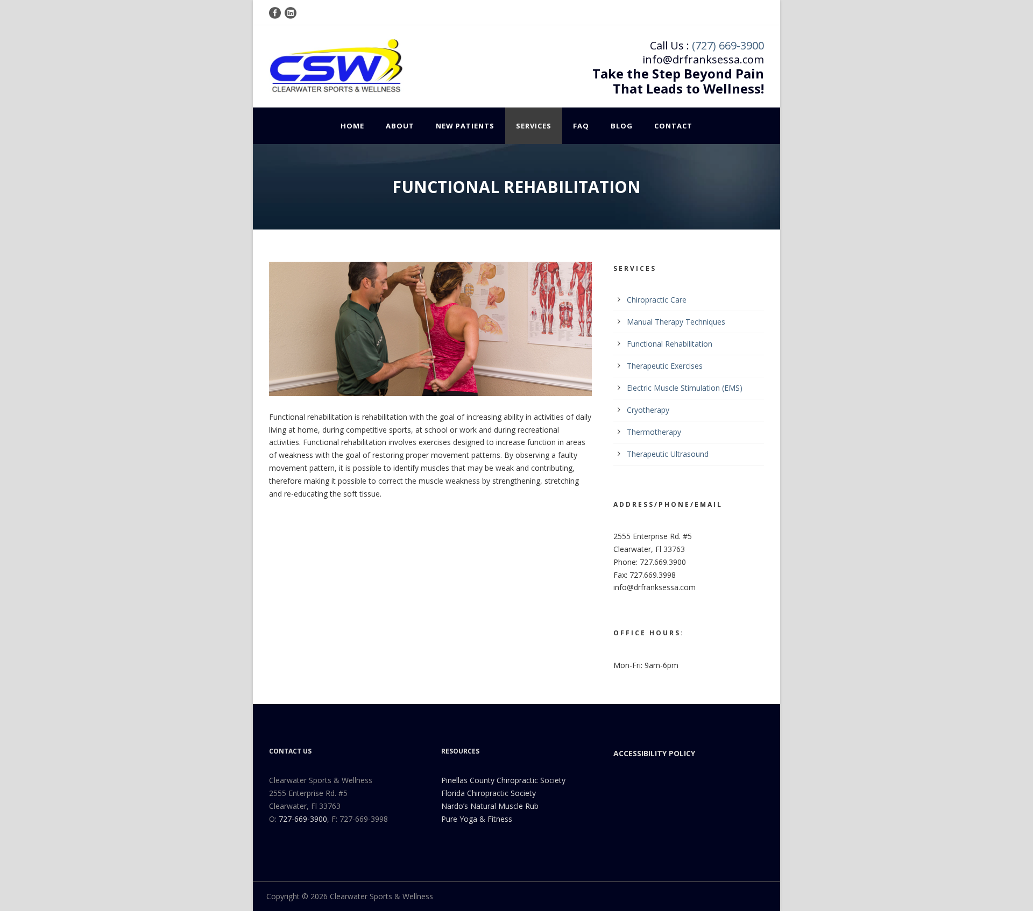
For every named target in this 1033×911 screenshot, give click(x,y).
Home (352, 126)
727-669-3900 (303, 819)
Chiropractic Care (657, 300)
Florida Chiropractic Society (488, 793)
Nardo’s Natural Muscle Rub (490, 806)
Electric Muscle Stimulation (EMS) (684, 388)
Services (533, 126)
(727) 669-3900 (728, 45)
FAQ (581, 126)
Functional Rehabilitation (669, 344)
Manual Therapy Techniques (676, 322)
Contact (673, 126)
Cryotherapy (648, 410)
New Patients (465, 126)
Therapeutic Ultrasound (668, 454)
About (400, 126)
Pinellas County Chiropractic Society (503, 780)
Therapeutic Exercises (665, 366)
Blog (622, 126)
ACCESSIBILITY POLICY (654, 753)
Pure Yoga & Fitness (476, 819)
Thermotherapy (654, 432)
